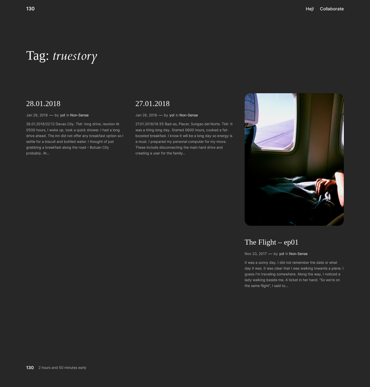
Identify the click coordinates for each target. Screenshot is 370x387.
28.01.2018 (43, 104)
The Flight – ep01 (272, 242)
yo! (62, 115)
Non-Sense (79, 115)
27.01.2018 (152, 104)
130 (30, 9)
